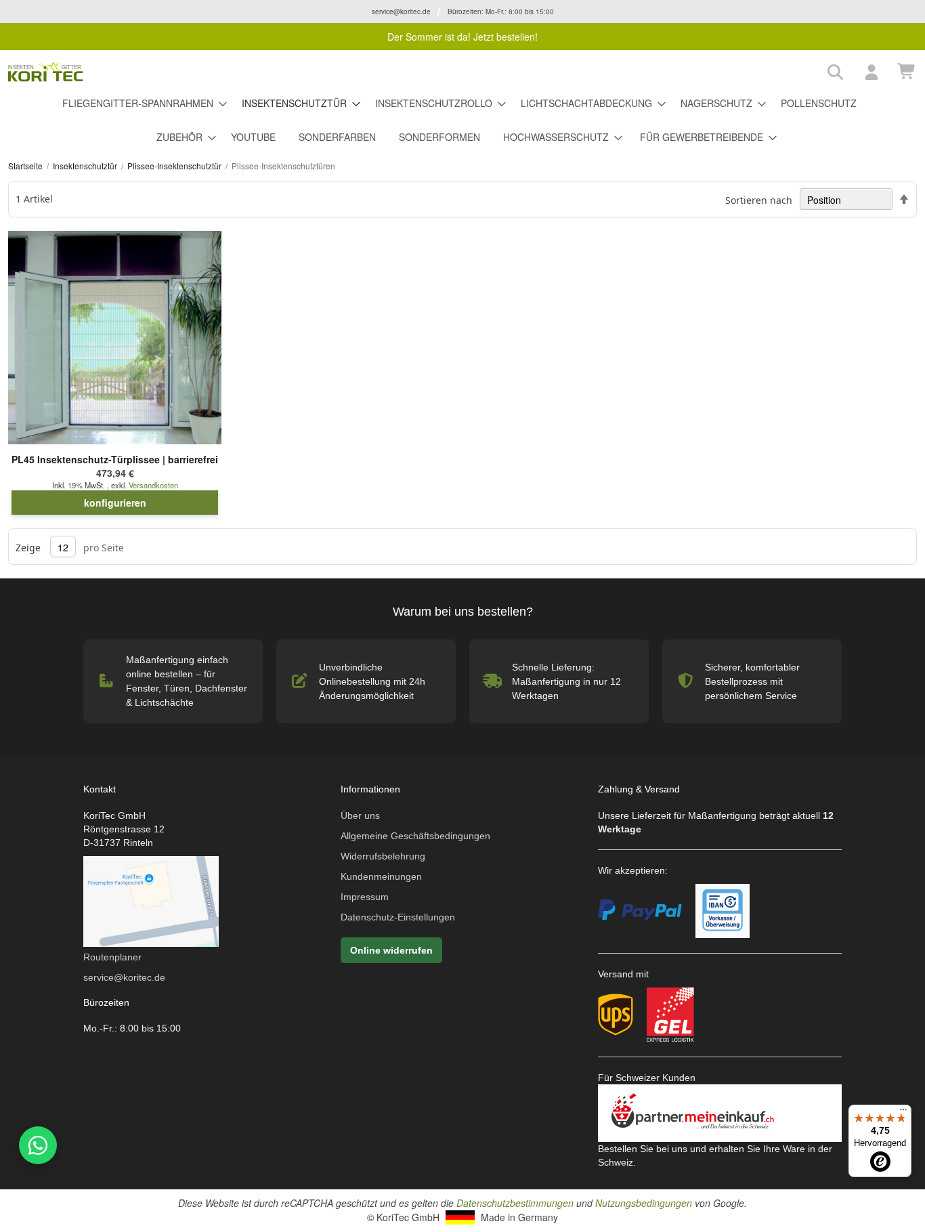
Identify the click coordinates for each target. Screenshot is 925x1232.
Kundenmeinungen (381, 876)
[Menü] (903, 1113)
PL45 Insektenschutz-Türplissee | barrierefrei (115, 459)
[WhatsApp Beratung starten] (36, 1145)
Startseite (26, 165)
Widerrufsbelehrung (383, 856)
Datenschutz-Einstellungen (398, 917)
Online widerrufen (391, 950)
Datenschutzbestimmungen (515, 1203)
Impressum (365, 896)
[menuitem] (140, 103)
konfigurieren (115, 502)
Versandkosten (153, 485)
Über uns (360, 815)
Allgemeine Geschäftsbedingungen (415, 835)
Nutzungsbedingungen (643, 1203)
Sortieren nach (758, 200)
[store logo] (413, 72)
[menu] (462, 120)
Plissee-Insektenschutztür (175, 165)
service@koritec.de (124, 977)
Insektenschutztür (86, 165)
